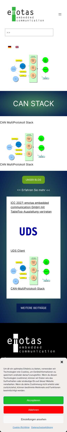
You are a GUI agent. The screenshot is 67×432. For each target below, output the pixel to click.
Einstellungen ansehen (33, 419)
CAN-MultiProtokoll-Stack (28, 288)
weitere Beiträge (34, 308)
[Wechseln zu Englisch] (17, 45)
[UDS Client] (30, 233)
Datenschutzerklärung (42, 427)
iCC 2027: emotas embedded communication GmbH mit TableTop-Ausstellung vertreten (31, 207)
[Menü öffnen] (60, 14)
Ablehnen (33, 409)
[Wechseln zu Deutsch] (9, 45)
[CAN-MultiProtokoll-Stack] (30, 271)
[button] (62, 362)
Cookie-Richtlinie (21, 427)
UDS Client (18, 250)
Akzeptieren (33, 400)
